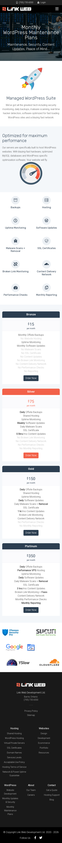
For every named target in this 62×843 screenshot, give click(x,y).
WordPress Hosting (14, 738)
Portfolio (44, 748)
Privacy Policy (31, 711)
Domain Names (14, 752)
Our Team (31, 790)
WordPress (10, 785)
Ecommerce (44, 743)
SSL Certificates (14, 748)
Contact (52, 785)
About (31, 785)
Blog (52, 799)
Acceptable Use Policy (14, 762)
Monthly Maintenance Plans (10, 810)
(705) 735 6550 (25, 2)
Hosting (14, 728)
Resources (44, 752)
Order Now (31, 378)
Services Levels (14, 757)
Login (43, 2)
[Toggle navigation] (57, 8)
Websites (44, 728)
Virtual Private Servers (14, 743)
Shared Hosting (14, 733)
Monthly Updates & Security (10, 800)
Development (44, 738)
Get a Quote (51, 790)
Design (44, 733)
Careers (31, 795)
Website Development (10, 792)
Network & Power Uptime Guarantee (14, 774)
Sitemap (31, 715)
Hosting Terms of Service (14, 767)
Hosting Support (52, 795)
